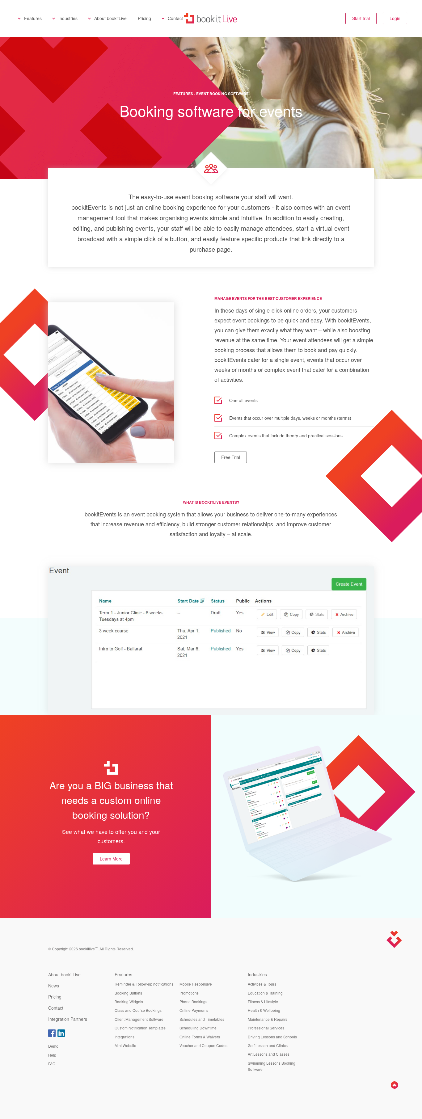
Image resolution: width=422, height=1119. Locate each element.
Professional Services (266, 1027)
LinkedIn (61, 1033)
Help (52, 1055)
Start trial (361, 18)
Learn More (111, 859)
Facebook (52, 1033)
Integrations (124, 1036)
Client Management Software (139, 1019)
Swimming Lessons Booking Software (271, 1066)
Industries (68, 18)
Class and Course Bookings (138, 1010)
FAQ (51, 1063)
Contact (175, 18)
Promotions (189, 992)
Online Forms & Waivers (199, 1036)
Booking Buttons (128, 992)
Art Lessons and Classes (268, 1054)
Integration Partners (67, 1019)
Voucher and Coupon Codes (203, 1045)
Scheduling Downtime (198, 1027)
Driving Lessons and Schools (272, 1036)
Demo (53, 1046)
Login (395, 18)
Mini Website (125, 1045)
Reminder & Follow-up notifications (144, 983)
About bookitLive (110, 18)
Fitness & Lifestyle (263, 1001)
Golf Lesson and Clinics (268, 1045)
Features (33, 18)
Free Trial (230, 457)
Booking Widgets (129, 1001)
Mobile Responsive (195, 983)
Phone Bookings (193, 1001)
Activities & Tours (262, 983)
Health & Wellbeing (264, 1010)
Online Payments (193, 1010)
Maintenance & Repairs (267, 1019)
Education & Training (265, 992)
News (53, 985)
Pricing (144, 18)
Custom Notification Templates (140, 1027)
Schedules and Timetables (201, 1019)
